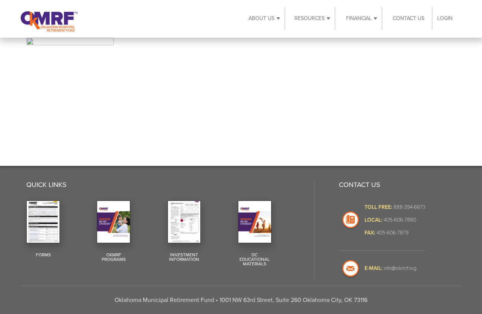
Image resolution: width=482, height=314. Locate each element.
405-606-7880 (400, 219)
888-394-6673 (409, 206)
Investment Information (184, 257)
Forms (43, 255)
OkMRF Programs (114, 257)
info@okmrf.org (400, 267)
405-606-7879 (393, 232)
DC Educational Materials (254, 259)
